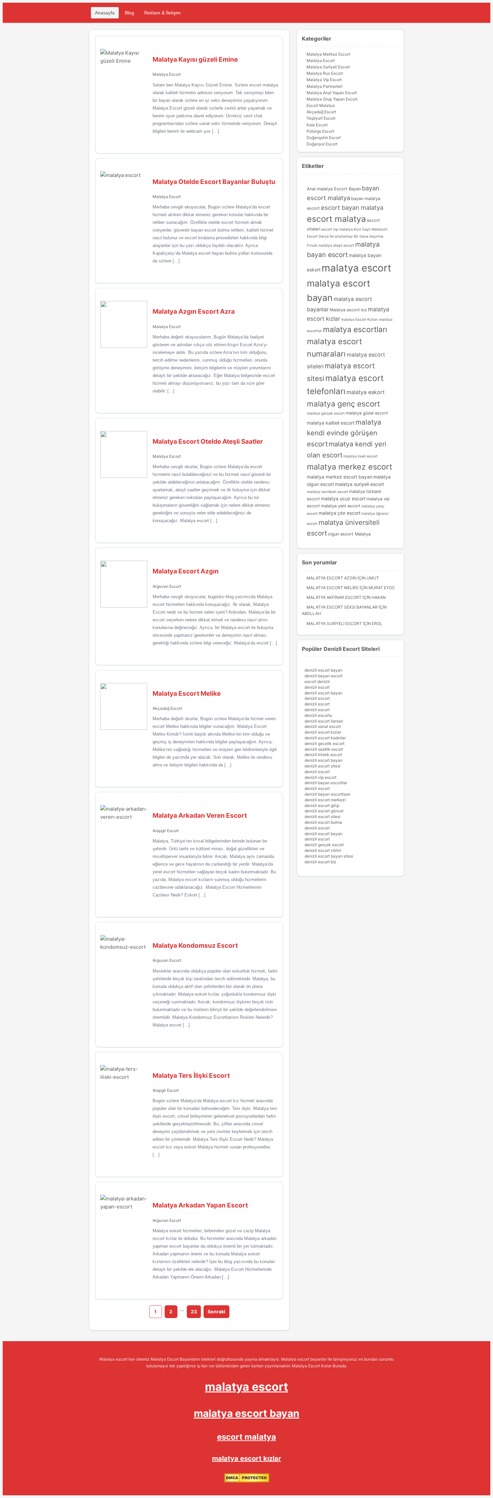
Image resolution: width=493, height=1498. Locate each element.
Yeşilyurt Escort (321, 118)
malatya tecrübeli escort (327, 492)
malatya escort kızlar (246, 1458)
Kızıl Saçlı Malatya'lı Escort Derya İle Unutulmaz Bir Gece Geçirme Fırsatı (347, 237)
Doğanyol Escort (322, 143)
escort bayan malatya (352, 207)
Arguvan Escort (167, 586)
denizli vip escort (320, 777)
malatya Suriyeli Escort (334, 623)
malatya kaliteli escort (330, 423)
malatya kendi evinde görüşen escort (344, 433)
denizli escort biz (320, 861)
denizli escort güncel (324, 810)
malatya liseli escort (360, 456)
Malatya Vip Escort (324, 79)
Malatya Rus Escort (325, 73)
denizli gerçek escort (324, 844)
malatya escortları (355, 329)
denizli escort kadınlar (325, 737)
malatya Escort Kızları (359, 319)
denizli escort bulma (323, 822)
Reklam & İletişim (162, 12)
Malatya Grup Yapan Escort (332, 99)
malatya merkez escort (349, 467)
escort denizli (317, 681)
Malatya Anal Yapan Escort (332, 92)
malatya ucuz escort (343, 498)
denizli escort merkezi (325, 799)
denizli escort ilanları (324, 721)
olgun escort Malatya (349, 534)
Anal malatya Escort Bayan (334, 188)
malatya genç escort (343, 403)
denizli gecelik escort (324, 743)
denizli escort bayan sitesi (329, 856)
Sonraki (216, 1311)
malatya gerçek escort (326, 413)
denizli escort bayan (323, 670)
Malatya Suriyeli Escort (328, 66)
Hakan (379, 597)
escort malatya (336, 219)
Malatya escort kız (348, 309)
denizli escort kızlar (323, 732)
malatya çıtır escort (340, 513)
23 (194, 1311)
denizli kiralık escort (323, 754)
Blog (129, 12)
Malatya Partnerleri (324, 86)
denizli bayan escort (323, 675)
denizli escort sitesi (322, 765)
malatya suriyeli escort (359, 484)
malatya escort (356, 268)
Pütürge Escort (320, 131)
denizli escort (317, 687)
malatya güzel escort (367, 413)
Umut (373, 577)
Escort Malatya (321, 105)
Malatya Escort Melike (333, 587)
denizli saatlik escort (324, 749)
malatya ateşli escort (336, 245)
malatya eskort (365, 392)
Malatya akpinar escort (334, 597)
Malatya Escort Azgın (332, 577)
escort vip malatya (337, 229)
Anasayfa (105, 12)
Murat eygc (382, 587)
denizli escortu (318, 715)
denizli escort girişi (322, 805)
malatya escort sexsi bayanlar (342, 607)
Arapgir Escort (166, 830)
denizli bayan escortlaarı (327, 794)
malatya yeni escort (341, 505)
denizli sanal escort (323, 726)
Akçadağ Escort (167, 708)
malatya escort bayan (246, 1413)
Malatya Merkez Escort (328, 54)
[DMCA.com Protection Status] (246, 1481)
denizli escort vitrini (323, 850)
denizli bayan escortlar (326, 782)
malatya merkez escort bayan (339, 477)
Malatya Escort (167, 74)
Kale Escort (317, 124)
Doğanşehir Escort (324, 137)
